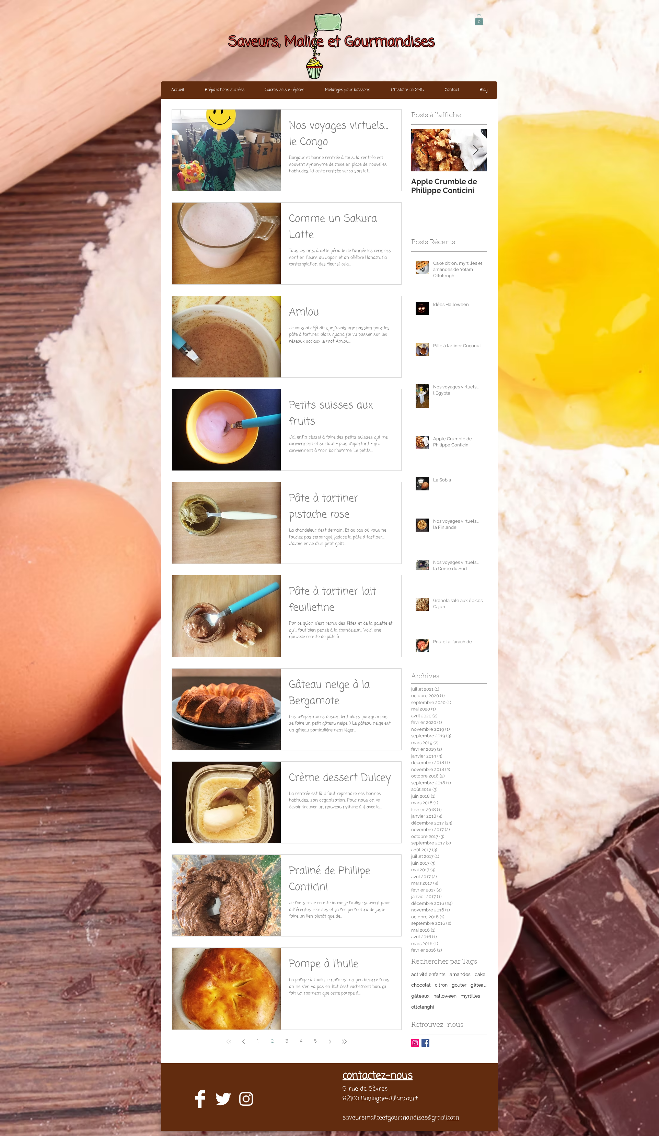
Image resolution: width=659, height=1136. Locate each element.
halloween (444, 996)
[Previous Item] (422, 150)
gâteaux (420, 996)
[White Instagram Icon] (246, 1099)
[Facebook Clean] (200, 1099)
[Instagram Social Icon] (415, 1043)
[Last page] (344, 1041)
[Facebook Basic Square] (425, 1043)
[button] (479, 19)
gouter (459, 985)
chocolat (421, 985)
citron (441, 985)
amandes (460, 974)
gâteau (478, 985)
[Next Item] (476, 150)
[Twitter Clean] (223, 1099)
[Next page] (330, 1041)
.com (453, 1118)
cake (480, 974)
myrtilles (470, 996)
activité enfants (428, 974)
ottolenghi (422, 1007)
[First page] (229, 1041)
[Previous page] (243, 1041)
